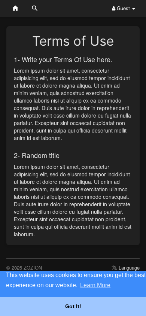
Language (128, 267)
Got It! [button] (73, 306)
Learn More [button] (95, 285)
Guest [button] (123, 8)
